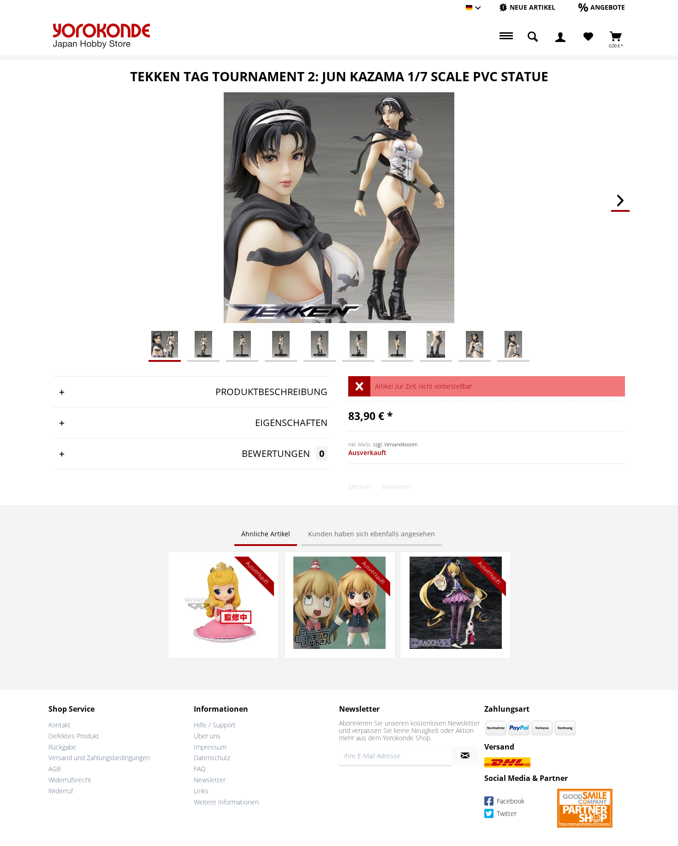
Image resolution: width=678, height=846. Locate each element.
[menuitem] (527, 7)
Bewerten (396, 486)
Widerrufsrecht (69, 779)
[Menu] (505, 37)
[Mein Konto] (560, 37)
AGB (54, 768)
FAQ (200, 768)
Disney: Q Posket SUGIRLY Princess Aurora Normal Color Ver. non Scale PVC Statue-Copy (223, 570)
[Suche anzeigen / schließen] (533, 37)
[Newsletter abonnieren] (465, 755)
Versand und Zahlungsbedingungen (99, 757)
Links (201, 790)
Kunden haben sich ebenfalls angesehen (371, 533)
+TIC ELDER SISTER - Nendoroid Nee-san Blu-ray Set (339, 565)
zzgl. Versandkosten (395, 444)
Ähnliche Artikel (265, 533)
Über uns (207, 736)
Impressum (210, 747)
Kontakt (59, 724)
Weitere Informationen (226, 802)
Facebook (509, 801)
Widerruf (60, 790)
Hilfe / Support (215, 724)
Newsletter (210, 779)
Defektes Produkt (73, 736)
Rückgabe (62, 747)
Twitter (506, 813)
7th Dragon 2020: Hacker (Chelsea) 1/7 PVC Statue (456, 565)
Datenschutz (212, 757)
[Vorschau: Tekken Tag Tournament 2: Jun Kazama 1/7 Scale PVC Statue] (165, 344)
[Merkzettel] (588, 37)
